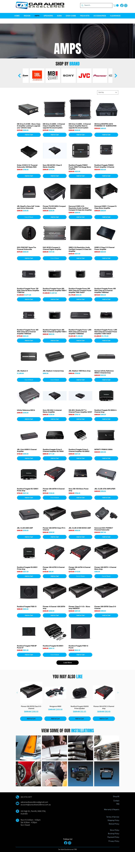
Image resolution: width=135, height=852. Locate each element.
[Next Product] (118, 692)
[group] (67, 701)
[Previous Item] (19, 76)
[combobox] (107, 92)
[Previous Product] (17, 692)
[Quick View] (29, 109)
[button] (116, 5)
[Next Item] (116, 76)
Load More (67, 663)
